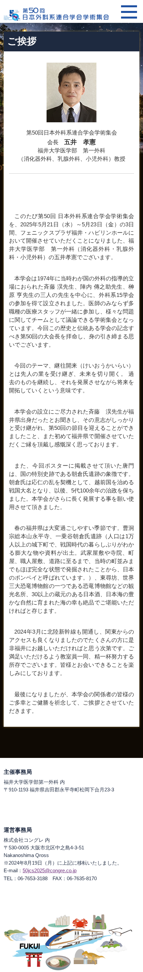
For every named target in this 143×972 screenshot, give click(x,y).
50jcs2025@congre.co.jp (49, 870)
